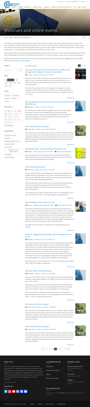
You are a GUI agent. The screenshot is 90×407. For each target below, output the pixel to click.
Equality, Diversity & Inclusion (12, 141)
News (20, 7)
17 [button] (50, 349)
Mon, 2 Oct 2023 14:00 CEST (47, 129)
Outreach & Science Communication (13, 150)
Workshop (7, 95)
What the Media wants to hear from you (40, 202)
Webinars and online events (22, 37)
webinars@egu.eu (25, 60)
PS (12, 119)
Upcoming (10, 80)
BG (9, 111)
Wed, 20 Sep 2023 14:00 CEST (45, 205)
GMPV (10, 117)
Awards (46, 7)
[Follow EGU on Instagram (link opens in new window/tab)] (9, 392)
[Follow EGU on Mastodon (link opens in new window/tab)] (21, 392)
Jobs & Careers (8, 147)
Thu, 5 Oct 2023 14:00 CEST (45, 107)
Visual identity (61, 404)
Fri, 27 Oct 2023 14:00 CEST (44, 75)
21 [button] (60, 349)
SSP (19, 119)
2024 (10, 83)
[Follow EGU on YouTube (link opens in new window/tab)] (13, 392)
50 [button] (84, 65)
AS (5, 111)
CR (15, 111)
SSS (6, 122)
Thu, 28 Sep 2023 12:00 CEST (46, 170)
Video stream (61, 151)
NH (18, 117)
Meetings (27, 7)
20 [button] (82, 65)
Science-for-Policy (9, 157)
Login (84, 7)
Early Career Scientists (10, 135)
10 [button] (79, 65)
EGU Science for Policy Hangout (37, 126)
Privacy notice (50, 404)
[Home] (12, 4)
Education (7, 138)
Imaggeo (70, 380)
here (43, 55)
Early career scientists (52, 370)
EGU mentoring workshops (35, 167)
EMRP (19, 111)
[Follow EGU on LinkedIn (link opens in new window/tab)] (5, 392)
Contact (32, 404)
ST (9, 122)
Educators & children (52, 378)
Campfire (13, 98)
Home (6, 37)
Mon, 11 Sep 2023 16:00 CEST (46, 273)
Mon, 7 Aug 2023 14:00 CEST (47, 329)
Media (48, 374)
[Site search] (84, 37)
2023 (14, 83)
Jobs (79, 7)
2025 (6, 83)
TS (12, 122)
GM (6, 117)
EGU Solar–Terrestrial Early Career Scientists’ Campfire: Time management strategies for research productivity (47, 71)
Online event (15, 95)
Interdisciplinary (9, 125)
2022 (19, 83)
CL (12, 111)
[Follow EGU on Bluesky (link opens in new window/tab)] (25, 392)
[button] (21, 70)
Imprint (40, 404)
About (14, 7)
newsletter (62, 393)
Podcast (7, 101)
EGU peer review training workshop (38, 271)
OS (9, 119)
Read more (70, 98)
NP (6, 119)
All (6, 80)
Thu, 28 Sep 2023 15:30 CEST (44, 151)
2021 (6, 85)
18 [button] (52, 349)
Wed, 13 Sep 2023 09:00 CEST (46, 239)
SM (16, 119)
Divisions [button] (83, 1)
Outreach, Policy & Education (61, 7)
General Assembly (9, 144)
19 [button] (55, 349)
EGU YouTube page (44, 47)
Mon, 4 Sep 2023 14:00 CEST (47, 307)
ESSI (10, 114)
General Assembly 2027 (74, 366)
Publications (37, 7)
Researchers (50, 366)
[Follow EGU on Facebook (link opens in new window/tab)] (17, 392)
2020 (10, 85)
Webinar (7, 98)
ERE (6, 114)
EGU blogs (70, 374)
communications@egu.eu (76, 55)
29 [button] (66, 349)
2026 (16, 80)
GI (19, 114)
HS (14, 117)
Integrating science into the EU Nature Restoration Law (45, 149)
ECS (74, 7)
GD (16, 114)
